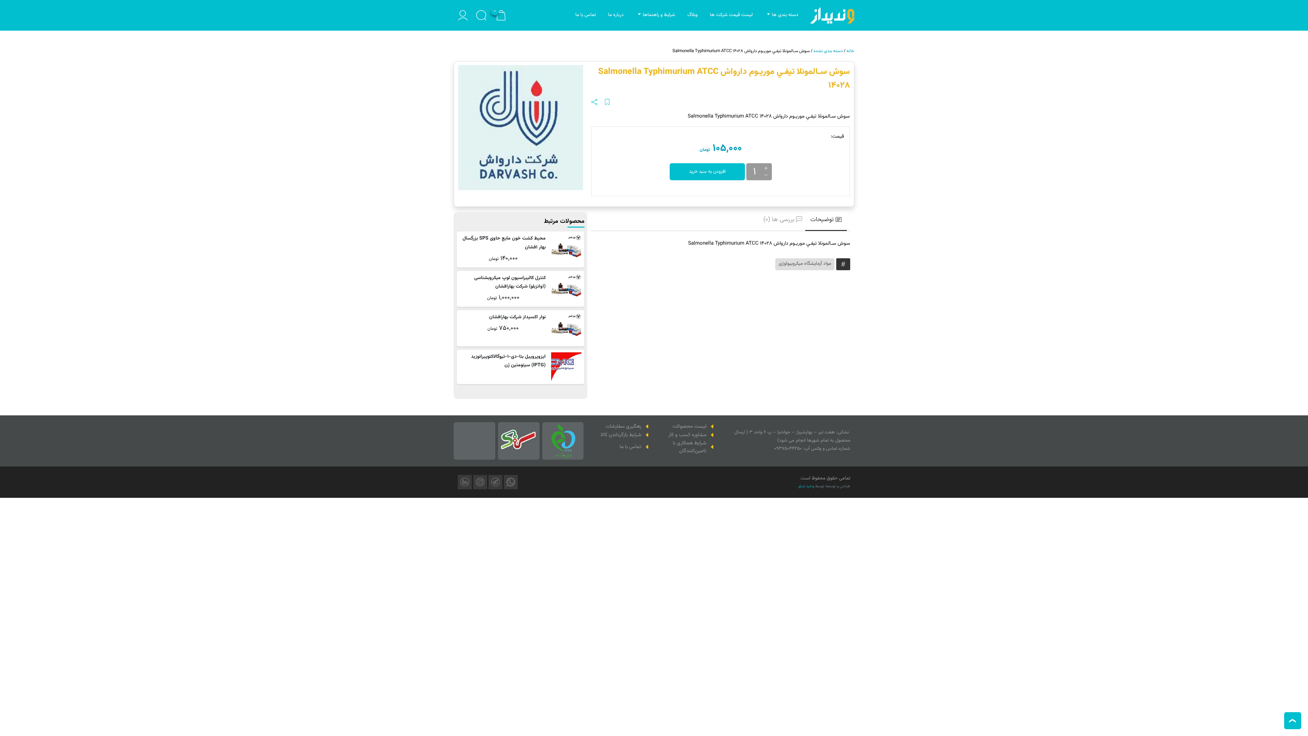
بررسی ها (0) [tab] (778, 220)
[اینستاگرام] (480, 482)
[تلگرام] (495, 482)
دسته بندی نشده (828, 51)
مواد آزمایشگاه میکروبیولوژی (805, 263)
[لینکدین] (465, 482)
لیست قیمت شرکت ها (731, 15)
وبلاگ (692, 15)
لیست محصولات (689, 426)
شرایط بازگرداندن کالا (621, 435)
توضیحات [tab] (822, 220)
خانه (850, 51)
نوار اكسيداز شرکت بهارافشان (517, 317)
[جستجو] (481, 15)
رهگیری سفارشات (623, 426)
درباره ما (616, 15)
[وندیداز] (832, 15)
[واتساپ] (511, 482)
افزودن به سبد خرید (707, 171)
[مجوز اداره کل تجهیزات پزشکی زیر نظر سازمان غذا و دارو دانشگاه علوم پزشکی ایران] (562, 441)
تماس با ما (585, 15)
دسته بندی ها (785, 15)
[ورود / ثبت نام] (463, 15)
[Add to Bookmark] (607, 102)
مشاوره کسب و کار (687, 435)
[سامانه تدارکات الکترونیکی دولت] (519, 441)
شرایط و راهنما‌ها (659, 15)
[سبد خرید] (501, 15)
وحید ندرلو (806, 486)
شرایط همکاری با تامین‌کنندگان (689, 447)
